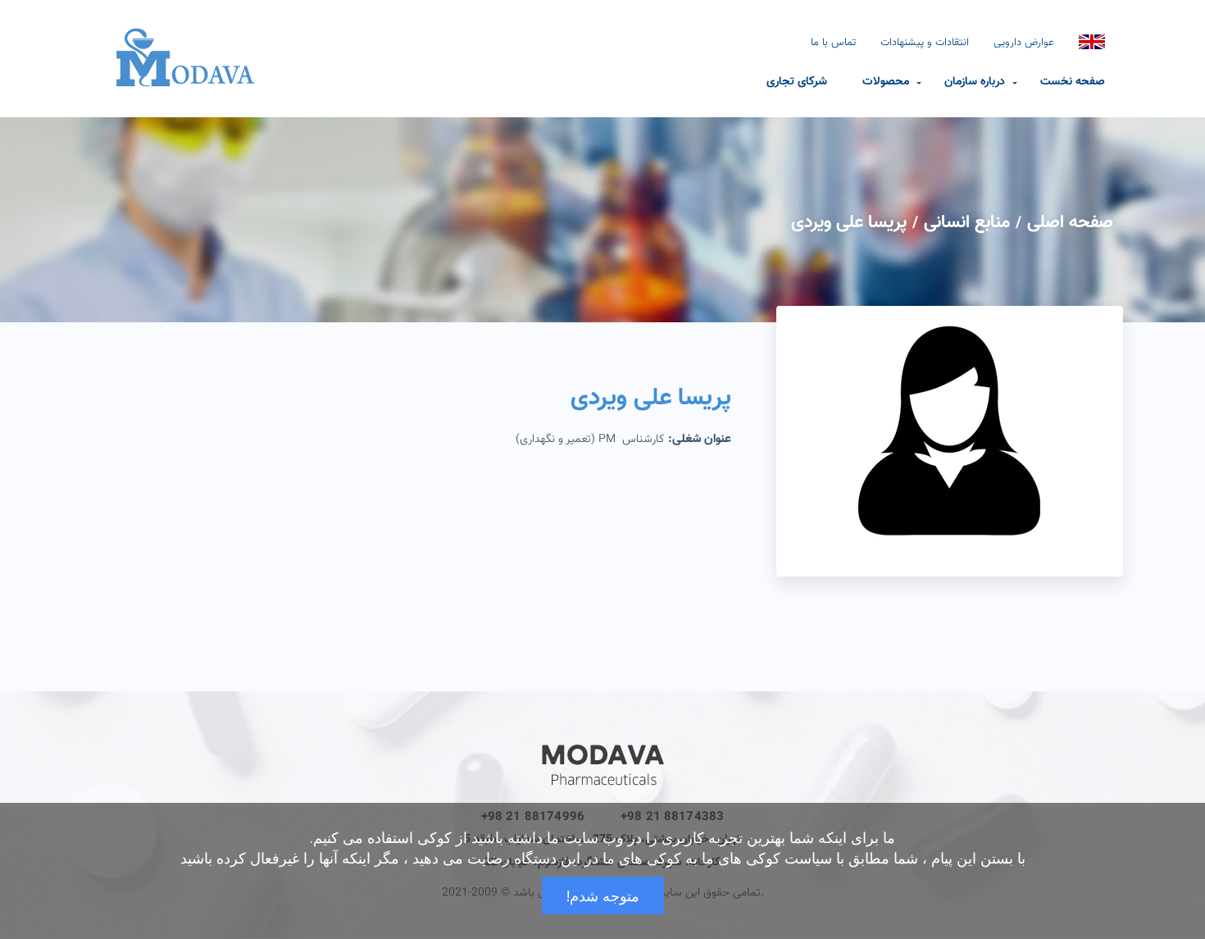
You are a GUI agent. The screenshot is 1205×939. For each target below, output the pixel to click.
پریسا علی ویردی (849, 222)
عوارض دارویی (1024, 42)
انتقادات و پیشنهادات (924, 42)
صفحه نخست (1072, 80)
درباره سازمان (974, 80)
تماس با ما (833, 42)
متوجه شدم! (602, 895)
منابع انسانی (967, 222)
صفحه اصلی (1070, 222)
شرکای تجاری (796, 80)
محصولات (885, 80)
